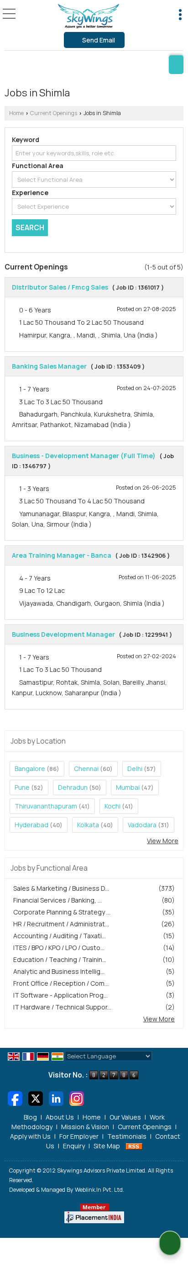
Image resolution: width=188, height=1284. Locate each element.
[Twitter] (35, 1098)
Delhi (134, 768)
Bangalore (30, 768)
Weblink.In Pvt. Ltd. (99, 1190)
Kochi (112, 806)
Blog (30, 1117)
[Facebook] (15, 1098)
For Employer (79, 1136)
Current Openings (53, 113)
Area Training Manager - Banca (61, 555)
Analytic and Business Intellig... (58, 971)
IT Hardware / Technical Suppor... (62, 1007)
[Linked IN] (56, 1098)
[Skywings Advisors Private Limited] (89, 16)
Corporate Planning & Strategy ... (61, 912)
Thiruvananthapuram (46, 806)
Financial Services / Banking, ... (57, 900)
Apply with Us (30, 1136)
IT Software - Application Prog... (60, 995)
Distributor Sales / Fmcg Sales (60, 287)
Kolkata (88, 824)
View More (162, 840)
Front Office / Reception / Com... (61, 983)
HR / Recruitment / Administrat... (61, 923)
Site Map (107, 1145)
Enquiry (74, 1145)
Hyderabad (31, 824)
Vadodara (142, 824)
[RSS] (134, 1145)
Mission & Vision (85, 1126)
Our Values (125, 1117)
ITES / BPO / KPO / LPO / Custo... (58, 947)
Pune (22, 787)
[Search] (176, 64)
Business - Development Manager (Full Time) (84, 455)
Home (16, 113)
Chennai (86, 768)
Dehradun (73, 787)
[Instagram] (76, 1098)
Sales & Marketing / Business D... (61, 888)
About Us (60, 1117)
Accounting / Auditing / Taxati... (59, 935)
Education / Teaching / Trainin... (59, 959)
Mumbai (128, 787)
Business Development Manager (63, 634)
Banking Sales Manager (49, 366)
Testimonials (126, 1136)
